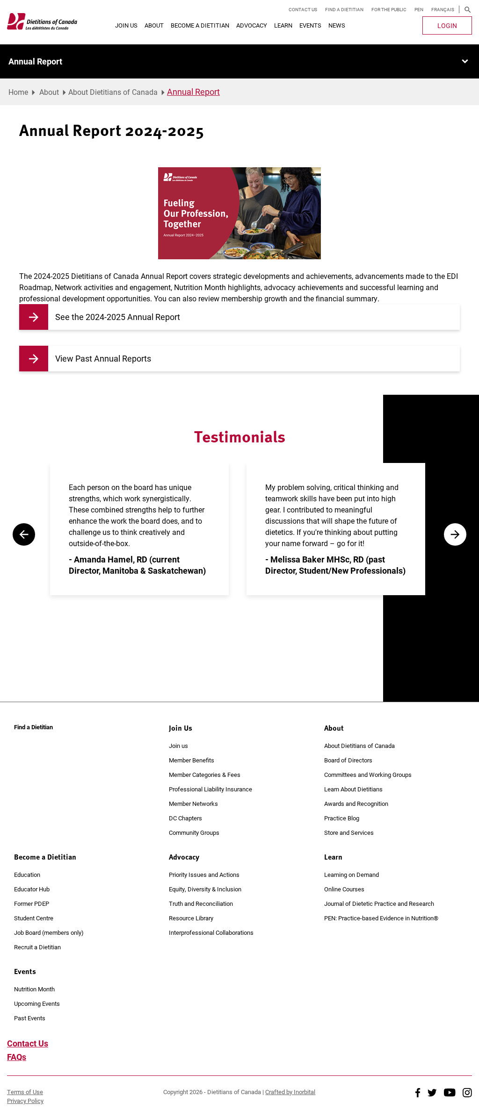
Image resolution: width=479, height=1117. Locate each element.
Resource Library (191, 918)
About (154, 25)
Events (310, 25)
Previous (24, 534)
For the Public (388, 9)
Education (27, 874)
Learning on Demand (351, 874)
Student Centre (33, 918)
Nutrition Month (34, 989)
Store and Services (349, 832)
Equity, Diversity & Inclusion (205, 889)
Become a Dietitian (200, 25)
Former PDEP (31, 903)
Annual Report (35, 61)
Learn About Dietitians (353, 789)
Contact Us (303, 9)
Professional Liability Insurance (210, 789)
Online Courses (344, 889)
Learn (283, 25)
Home (18, 92)
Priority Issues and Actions (204, 874)
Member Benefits (191, 760)
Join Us (126, 25)
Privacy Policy (25, 1100)
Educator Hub (32, 889)
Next (455, 534)
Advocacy (251, 25)
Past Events (29, 1018)
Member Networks (193, 803)
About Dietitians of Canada (113, 92)
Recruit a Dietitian (37, 947)
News (336, 25)
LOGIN (447, 25)
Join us (178, 745)
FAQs (16, 1056)
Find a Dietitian (344, 9)
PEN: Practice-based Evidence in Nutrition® (381, 918)
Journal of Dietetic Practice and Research (379, 903)
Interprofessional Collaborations (211, 932)
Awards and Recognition (356, 803)
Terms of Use (25, 1092)
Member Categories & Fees (204, 774)
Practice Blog (341, 818)
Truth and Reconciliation (201, 903)
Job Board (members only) (49, 932)
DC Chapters (185, 818)
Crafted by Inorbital (290, 1092)
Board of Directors (348, 760)
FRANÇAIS (442, 9)
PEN (418, 9)
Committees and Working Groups (368, 774)
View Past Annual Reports (103, 358)
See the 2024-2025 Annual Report (117, 316)
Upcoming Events (37, 1003)
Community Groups (194, 832)
